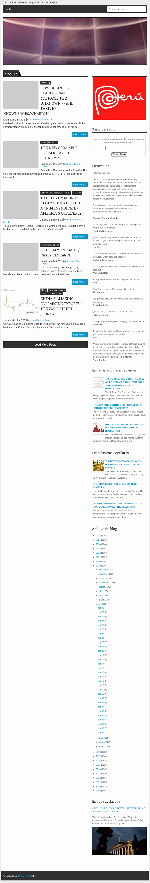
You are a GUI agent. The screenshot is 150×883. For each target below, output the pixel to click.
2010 (98, 786)
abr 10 (101, 694)
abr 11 (101, 689)
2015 (98, 765)
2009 (98, 790)
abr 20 (101, 651)
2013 (98, 773)
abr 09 (101, 698)
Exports (62, 290)
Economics (53, 290)
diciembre (103, 569)
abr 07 (101, 707)
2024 (98, 544)
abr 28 (101, 616)
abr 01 (101, 732)
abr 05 (101, 715)
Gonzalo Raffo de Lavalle (39, 119)
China (43, 290)
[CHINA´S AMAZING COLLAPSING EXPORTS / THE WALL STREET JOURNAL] (20, 302)
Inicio (8, 9)
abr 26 (101, 625)
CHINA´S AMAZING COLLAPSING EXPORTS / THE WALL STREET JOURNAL (61, 306)
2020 (98, 561)
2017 (98, 756)
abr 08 (101, 702)
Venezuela (77, 193)
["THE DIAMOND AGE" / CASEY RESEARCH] (20, 257)
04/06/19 (10, 73)
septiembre (104, 582)
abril (101, 604)
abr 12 (101, 685)
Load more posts (45, 344)
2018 (98, 752)
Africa (43, 143)
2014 (98, 769)
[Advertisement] (45, 379)
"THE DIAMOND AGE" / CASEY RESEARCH (59, 252)
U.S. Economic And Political (51, 293)
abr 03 (101, 724)
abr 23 (101, 638)
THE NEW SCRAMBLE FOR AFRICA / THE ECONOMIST (59, 153)
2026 (98, 535)
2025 (98, 540)
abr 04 (101, 719)
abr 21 (101, 646)
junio (101, 595)
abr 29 (101, 612)
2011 (98, 782)
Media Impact (24, 876)
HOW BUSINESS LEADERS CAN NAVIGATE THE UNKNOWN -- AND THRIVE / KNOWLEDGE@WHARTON (38, 101)
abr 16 (101, 668)
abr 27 (101, 621)
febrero (102, 742)
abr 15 (101, 672)
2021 (98, 557)
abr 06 (101, 711)
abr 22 (101, 642)
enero (102, 746)
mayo (101, 600)
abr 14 (101, 676)
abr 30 (101, 608)
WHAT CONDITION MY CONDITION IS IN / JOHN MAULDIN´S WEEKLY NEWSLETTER (124, 427)
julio (101, 591)
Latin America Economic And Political (55, 193)
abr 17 (101, 664)
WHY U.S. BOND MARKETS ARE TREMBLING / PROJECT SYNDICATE (118, 810)
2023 (98, 548)
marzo (102, 738)
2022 (98, 553)
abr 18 (101, 659)
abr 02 (101, 728)
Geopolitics (52, 143)
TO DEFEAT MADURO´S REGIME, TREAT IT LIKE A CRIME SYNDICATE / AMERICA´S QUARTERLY (61, 206)
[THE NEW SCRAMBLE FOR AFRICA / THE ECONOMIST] (20, 154)
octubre (102, 578)
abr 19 (101, 655)
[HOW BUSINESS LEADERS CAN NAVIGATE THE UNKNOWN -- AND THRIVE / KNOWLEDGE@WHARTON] (20, 95)
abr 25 (101, 629)
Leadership (45, 83)
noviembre (104, 574)
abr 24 (101, 633)
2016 (98, 760)
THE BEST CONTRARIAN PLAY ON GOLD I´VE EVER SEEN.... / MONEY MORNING (123, 464)
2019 (98, 566)
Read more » (79, 134)
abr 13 (101, 681)
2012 (98, 778)
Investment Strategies (50, 245)
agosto (102, 587)
